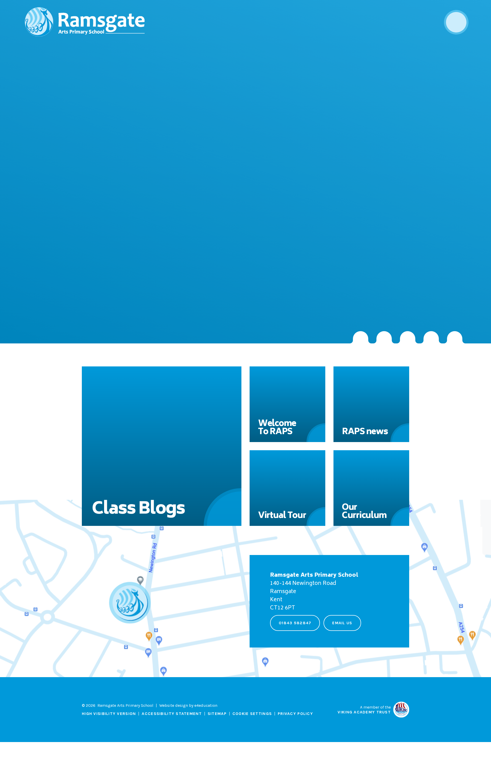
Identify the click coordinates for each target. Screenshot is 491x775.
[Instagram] (360, 337)
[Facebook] (407, 337)
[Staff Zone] (431, 337)
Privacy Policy (295, 713)
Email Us (342, 622)
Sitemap (217, 713)
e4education (205, 705)
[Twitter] (384, 337)
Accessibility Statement (172, 713)
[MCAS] (454, 337)
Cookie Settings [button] (252, 713)
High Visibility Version (109, 713)
